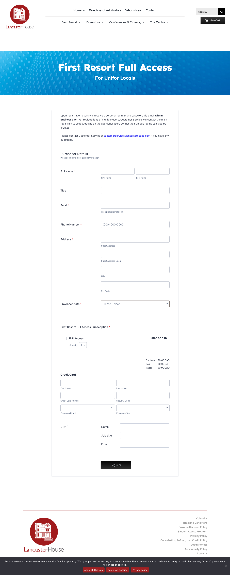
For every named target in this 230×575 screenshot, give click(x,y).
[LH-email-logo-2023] (19, 5)
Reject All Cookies (118, 570)
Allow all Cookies (93, 570)
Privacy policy (140, 570)
